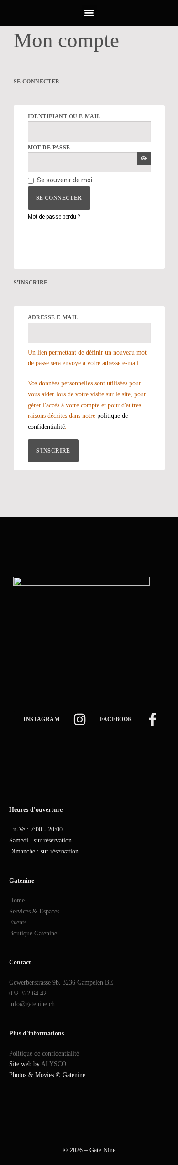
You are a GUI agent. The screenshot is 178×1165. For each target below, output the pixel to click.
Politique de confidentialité (44, 1053)
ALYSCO (53, 1064)
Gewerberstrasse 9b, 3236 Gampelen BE (61, 982)
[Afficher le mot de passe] (143, 158)
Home (17, 900)
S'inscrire (53, 451)
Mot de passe (71, 147)
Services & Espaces (34, 911)
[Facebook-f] (152, 719)
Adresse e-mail (75, 317)
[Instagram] (79, 719)
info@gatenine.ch (32, 1004)
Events (17, 922)
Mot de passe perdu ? (54, 216)
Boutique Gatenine (33, 933)
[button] (89, 12)
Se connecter (59, 198)
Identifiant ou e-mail (86, 116)
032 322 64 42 (28, 993)
